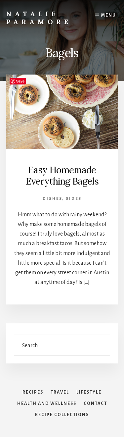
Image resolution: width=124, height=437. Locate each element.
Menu (108, 15)
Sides (74, 198)
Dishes (52, 198)
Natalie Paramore (38, 18)
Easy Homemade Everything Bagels (62, 175)
